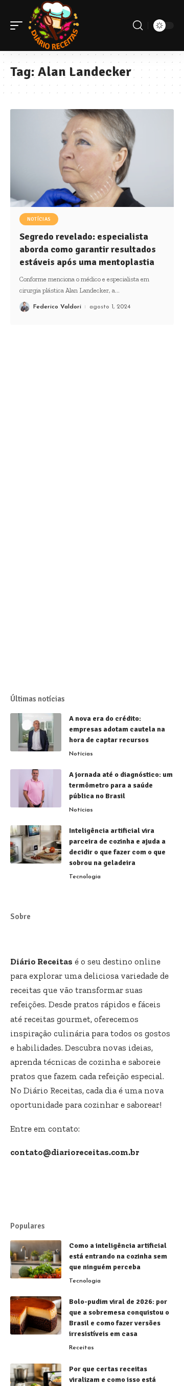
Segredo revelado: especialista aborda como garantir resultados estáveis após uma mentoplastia (87, 249)
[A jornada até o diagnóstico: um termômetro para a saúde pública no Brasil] (35, 788)
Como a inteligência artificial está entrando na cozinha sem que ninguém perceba (118, 1256)
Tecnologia (85, 877)
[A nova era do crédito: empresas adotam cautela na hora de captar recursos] (35, 732)
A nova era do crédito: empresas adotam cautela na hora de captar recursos (117, 729)
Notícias (39, 219)
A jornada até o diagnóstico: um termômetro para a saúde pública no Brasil (121, 785)
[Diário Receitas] (54, 25)
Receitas (81, 1348)
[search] (137, 25)
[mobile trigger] (19, 25)
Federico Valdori (57, 307)
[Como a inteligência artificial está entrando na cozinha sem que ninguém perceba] (35, 1259)
